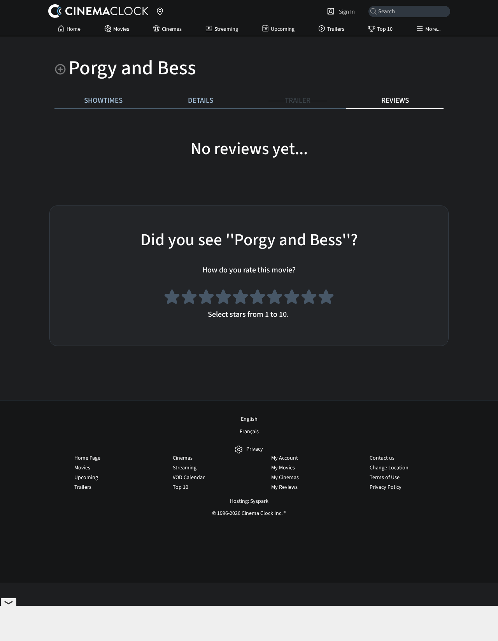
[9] (308, 298)
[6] (257, 298)
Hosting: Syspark (249, 501)
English (249, 419)
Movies (121, 29)
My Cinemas (285, 477)
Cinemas (172, 29)
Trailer (297, 100)
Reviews (395, 100)
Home (74, 29)
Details (200, 100)
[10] (326, 298)
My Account (284, 458)
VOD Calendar (189, 477)
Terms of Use (385, 477)
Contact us (382, 458)
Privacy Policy (386, 487)
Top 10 (385, 29)
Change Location (389, 468)
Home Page (87, 458)
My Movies (283, 468)
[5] (240, 298)
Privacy (254, 449)
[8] (291, 298)
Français (249, 432)
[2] (189, 298)
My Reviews (284, 487)
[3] (206, 298)
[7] (274, 298)
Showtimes (103, 100)
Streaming (226, 29)
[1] (172, 298)
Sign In (346, 11)
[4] (223, 298)
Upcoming (283, 29)
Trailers (335, 29)
